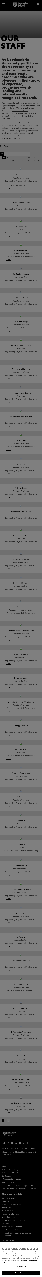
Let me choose (21, 1267)
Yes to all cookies (21, 1273)
